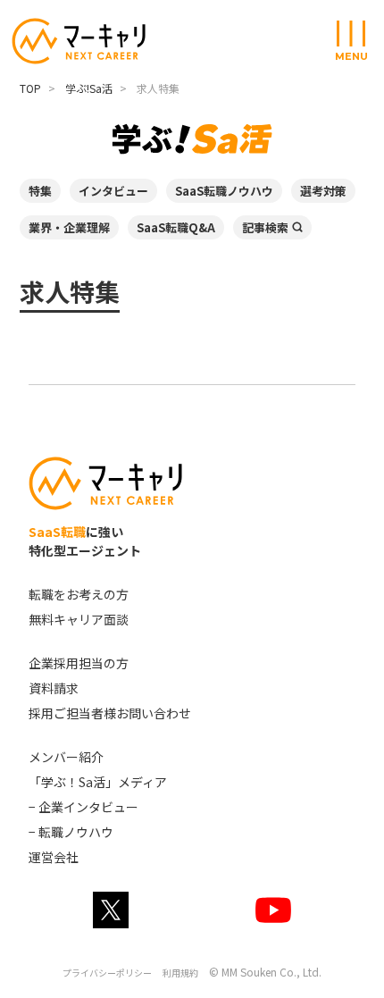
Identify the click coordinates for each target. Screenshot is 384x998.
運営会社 (54, 857)
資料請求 (54, 688)
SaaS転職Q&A (176, 227)
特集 (40, 190)
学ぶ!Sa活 (89, 88)
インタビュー (113, 190)
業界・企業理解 (69, 227)
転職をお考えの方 (79, 594)
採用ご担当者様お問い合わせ (110, 713)
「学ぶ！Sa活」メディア (98, 782)
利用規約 (180, 972)
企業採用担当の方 (79, 663)
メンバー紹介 (66, 757)
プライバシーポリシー (107, 972)
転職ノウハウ (75, 832)
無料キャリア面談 (79, 619)
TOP (30, 88)
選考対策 (323, 190)
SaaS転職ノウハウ (224, 190)
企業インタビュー (88, 807)
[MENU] (351, 35)
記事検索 (265, 227)
